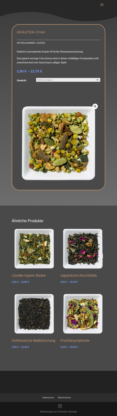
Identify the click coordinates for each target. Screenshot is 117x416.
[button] (95, 106)
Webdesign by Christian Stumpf (58, 411)
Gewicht (21, 80)
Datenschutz (64, 397)
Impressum (48, 397)
